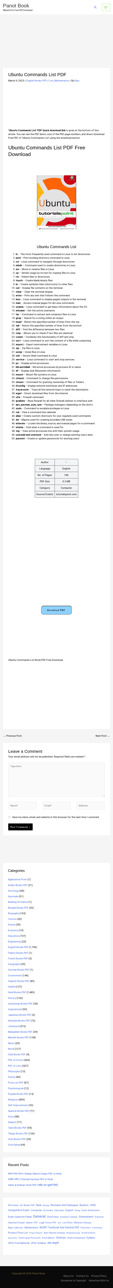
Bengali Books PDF (18, 907)
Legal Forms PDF (47, 1222)
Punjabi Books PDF (18, 1093)
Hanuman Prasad (16, 1222)
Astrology (13, 890)
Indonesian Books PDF (20, 1003)
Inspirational (15, 1009)
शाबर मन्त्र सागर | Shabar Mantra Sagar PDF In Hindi (35, 1173)
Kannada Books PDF (19, 1020)
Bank (38, 1205)
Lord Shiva (68, 1222)
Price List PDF (15, 1082)
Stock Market (48, 1238)
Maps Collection (15, 1227)
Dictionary (48, 1210)
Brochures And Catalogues (64, 1205)
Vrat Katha (14, 1144)
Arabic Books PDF (18, 885)
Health (11, 986)
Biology (46, 1205)
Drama (11, 924)
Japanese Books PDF (19, 1014)
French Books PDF (18, 958)
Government (15, 975)
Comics (12, 918)
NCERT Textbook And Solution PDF (59, 1227)
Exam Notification (91, 1210)
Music (11, 1043)
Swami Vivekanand (76, 1238)
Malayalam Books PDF (20, 1031)
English (69, 1210)
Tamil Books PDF (17, 1127)
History (12, 998)
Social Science (88, 1233)
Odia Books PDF (17, 1054)
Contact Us (82, 1275)
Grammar (99, 1217)
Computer (36, 1210)
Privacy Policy (98, 1275)
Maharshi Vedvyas (82, 1222)
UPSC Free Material (18, 1243)
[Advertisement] (56, 46)
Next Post (103, 735)
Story (11, 1116)
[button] (95, 7)
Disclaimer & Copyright (73, 1280)
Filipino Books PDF (18, 952)
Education (13, 935)
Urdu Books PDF (17, 1139)
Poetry (11, 1076)
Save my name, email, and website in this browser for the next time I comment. (56, 817)
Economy (13, 930)
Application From (17, 879)
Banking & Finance (18, 901)
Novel (11, 1048)
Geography (14, 964)
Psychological (15, 1088)
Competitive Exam (19, 1210)
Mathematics (61, 80)
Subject (12, 1122)
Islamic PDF (32, 1222)
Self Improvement (18, 1105)
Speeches (12, 1238)
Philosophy (14, 1071)
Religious (13, 1099)
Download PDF (56, 610)
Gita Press (53, 1216)
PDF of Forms (15, 1060)
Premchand (97, 1227)
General (39, 1216)
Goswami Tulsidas (68, 1217)
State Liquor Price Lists (30, 1238)
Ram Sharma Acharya (54, 1232)
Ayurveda (13, 896)
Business (84, 1205)
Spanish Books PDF (18, 1110)
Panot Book (16, 5)
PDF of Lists (15, 1065)
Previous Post (12, 735)
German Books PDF (18, 969)
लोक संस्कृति (53, 1243)
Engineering (14, 941)
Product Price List (18, 1232)
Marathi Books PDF (18, 1037)
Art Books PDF (27, 1205)
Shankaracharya (73, 1233)
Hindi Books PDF (17, 992)
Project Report (35, 1233)
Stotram (61, 1237)
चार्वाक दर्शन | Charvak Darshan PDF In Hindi (30, 1179)
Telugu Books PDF (18, 1133)
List (51, 80)
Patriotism (86, 1227)
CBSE (93, 1205)
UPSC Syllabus (38, 1243)
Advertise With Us (99, 1280)
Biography (13, 913)
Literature (13, 1026)
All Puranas (13, 1205)
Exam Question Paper (20, 1216)
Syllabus (90, 1237)
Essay (77, 1210)
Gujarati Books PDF (18, 981)
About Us (68, 1275)
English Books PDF (36, 80)
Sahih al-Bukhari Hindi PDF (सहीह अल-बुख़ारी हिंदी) (33, 1185)
